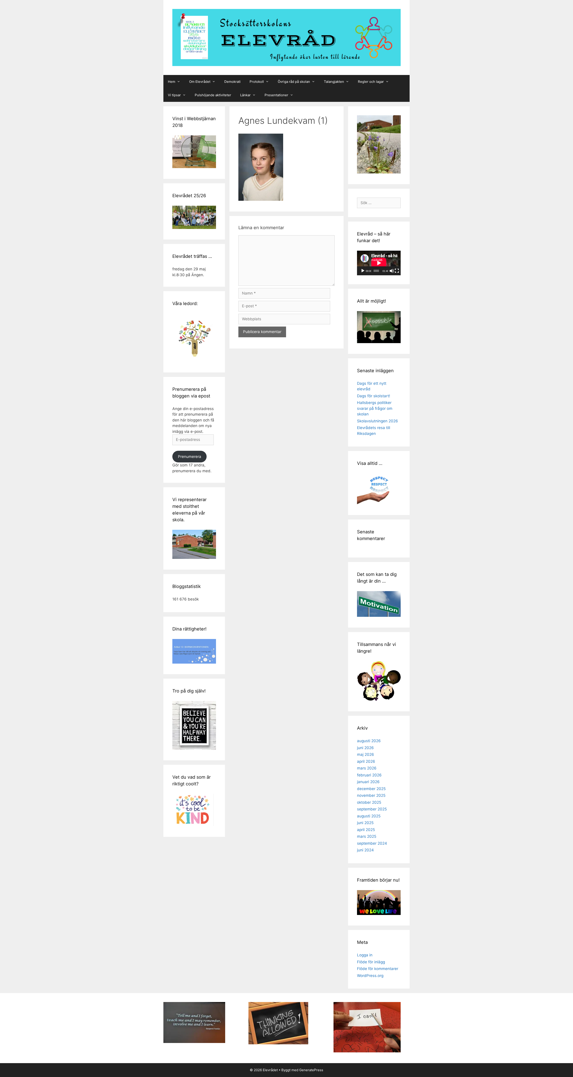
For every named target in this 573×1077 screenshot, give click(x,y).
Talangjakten (334, 81)
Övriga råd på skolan (294, 81)
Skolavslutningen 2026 (377, 421)
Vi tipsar (174, 95)
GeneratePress (311, 1070)
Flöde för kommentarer (377, 968)
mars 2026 (366, 768)
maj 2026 (365, 754)
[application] (379, 263)
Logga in (364, 955)
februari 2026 (369, 775)
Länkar (245, 95)
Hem (171, 81)
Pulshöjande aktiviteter (213, 95)
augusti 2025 (369, 816)
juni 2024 (365, 850)
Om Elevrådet (199, 81)
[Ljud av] (391, 271)
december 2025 (371, 788)
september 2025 (372, 809)
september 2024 (372, 843)
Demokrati (232, 81)
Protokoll (257, 81)
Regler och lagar (371, 81)
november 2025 (371, 795)
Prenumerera (189, 456)
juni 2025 (365, 823)
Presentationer (276, 95)
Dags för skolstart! (373, 396)
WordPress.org (370, 975)
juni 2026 (365, 748)
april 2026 (366, 761)
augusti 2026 (369, 741)
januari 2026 (368, 782)
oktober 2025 (369, 802)
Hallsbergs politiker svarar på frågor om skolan (374, 408)
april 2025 (366, 829)
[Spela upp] (363, 271)
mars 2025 (366, 836)
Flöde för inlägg (371, 962)
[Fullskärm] (397, 271)
